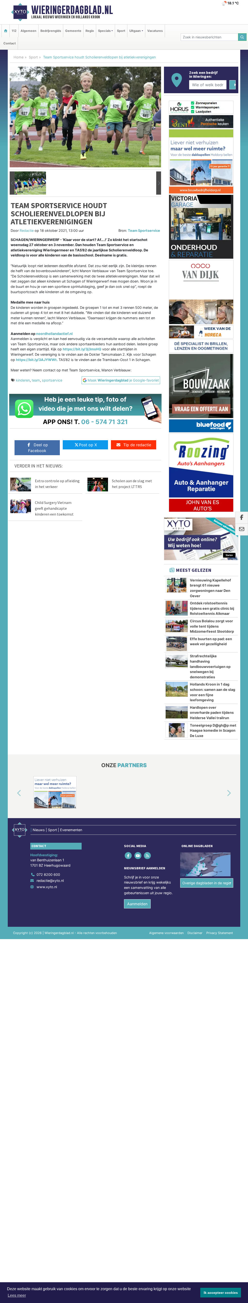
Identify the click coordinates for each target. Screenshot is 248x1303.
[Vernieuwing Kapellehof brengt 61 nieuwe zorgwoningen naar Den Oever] (176, 585)
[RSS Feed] (147, 855)
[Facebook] (128, 855)
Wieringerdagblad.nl (72, 10)
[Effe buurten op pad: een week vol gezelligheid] (176, 643)
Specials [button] (104, 31)
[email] (241, 529)
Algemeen (28, 31)
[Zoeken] (242, 37)
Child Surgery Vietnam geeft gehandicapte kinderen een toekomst (54, 508)
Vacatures (155, 31)
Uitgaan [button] (135, 31)
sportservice (52, 380)
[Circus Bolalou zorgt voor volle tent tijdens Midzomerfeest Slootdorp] (176, 625)
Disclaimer (194, 933)
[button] (12, 183)
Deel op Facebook (38, 447)
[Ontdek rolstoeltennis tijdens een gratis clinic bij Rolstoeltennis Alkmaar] (176, 608)
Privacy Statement (219, 933)
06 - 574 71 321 (104, 421)
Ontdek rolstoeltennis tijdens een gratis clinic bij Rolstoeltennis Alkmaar (212, 608)
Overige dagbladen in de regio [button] (206, 883)
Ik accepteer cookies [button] (221, 1293)
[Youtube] (138, 855)
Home (18, 57)
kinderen (23, 380)
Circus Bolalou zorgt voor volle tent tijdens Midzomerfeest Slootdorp (212, 626)
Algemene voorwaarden (166, 933)
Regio (89, 31)
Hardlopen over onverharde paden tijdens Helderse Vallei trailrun (212, 712)
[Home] (5, 31)
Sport (121, 31)
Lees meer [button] (17, 1295)
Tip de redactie (137, 444)
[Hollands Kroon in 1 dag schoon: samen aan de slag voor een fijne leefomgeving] (176, 689)
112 (14, 31)
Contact (9, 43)
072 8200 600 (48, 874)
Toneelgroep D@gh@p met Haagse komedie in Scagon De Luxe (213, 730)
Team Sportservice (144, 230)
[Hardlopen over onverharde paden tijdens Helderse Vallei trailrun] (176, 712)
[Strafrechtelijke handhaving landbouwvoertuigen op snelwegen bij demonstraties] (176, 660)
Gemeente (73, 31)
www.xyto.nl (47, 887)
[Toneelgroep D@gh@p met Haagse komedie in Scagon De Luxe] (176, 730)
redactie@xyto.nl (50, 880)
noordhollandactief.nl (54, 334)
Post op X (88, 444)
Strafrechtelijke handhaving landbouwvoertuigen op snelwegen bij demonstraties (210, 666)
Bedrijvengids (50, 31)
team (36, 380)
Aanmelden (137, 903)
